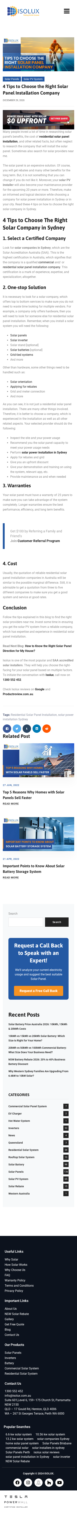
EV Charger (15, 1113)
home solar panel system (22, 1443)
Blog (8, 1329)
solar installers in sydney (48, 1448)
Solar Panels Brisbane (56, 1443)
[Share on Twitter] (17, 728)
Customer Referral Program (39, 541)
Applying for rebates (23, 386)
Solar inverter (19, 340)
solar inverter (61, 1457)
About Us (11, 1308)
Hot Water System (19, 1120)
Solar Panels (12, 79)
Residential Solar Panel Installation (34, 715)
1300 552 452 (12, 680)
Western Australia (19, 1193)
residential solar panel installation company (31, 267)
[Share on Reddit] (46, 728)
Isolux (50, 675)
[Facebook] (17, 1483)
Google (39, 689)
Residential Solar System (23, 1149)
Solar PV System (33, 79)
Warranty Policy (15, 1280)
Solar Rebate (16, 1186)
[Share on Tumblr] (27, 728)
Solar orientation (21, 382)
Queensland (15, 1142)
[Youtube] (59, 1483)
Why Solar (11, 1259)
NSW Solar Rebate (17, 1314)
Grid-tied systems (21, 355)
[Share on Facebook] (7, 728)
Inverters (13, 1128)
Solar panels (18, 335)
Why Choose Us (15, 1270)
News (11, 1135)
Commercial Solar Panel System (27, 1106)
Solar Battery (16, 1164)
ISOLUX (48, 1473)
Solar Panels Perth (18, 1452)
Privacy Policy (14, 1291)
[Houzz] (49, 1483)
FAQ (7, 1275)
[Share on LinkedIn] (37, 728)
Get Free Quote (14, 1324)
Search (13, 913)
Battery (9, 1363)
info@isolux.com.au (18, 1395)
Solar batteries (19, 350)
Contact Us (12, 1335)
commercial (46, 262)
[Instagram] (28, 1483)
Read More (11, 803)
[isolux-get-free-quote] (38, 119)
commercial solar (17, 1448)
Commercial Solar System (22, 1368)
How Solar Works (16, 1264)
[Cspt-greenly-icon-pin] (38, 1483)
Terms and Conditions (19, 1285)
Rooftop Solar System (21, 1157)
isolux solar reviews (46, 1452)
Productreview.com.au (18, 694)
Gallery (9, 1319)
